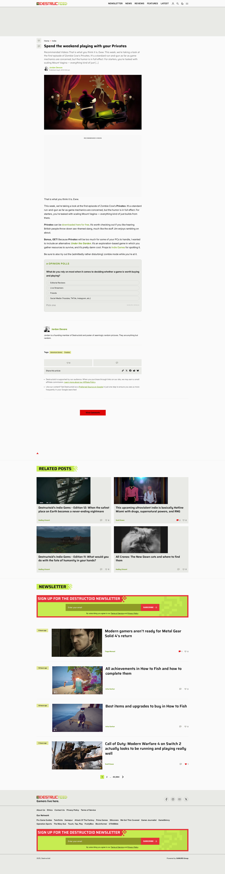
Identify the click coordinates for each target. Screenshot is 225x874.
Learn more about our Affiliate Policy (79, 382)
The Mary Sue (60, 824)
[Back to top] (37, 453)
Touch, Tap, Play (75, 824)
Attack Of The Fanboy (84, 820)
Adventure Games (56, 352)
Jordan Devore (55, 67)
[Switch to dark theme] (182, 3)
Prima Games (102, 820)
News (128, 3)
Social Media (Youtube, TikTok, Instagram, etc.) (70, 298)
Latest (165, 3)
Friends (53, 293)
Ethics (50, 810)
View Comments (93, 412)
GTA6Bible (113, 824)
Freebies (67, 352)
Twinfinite (58, 820)
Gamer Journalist (149, 820)
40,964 (116, 777)
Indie (54, 41)
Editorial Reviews (57, 283)
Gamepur (69, 820)
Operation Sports (44, 824)
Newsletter (115, 3)
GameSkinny (164, 820)
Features (152, 3)
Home (46, 41)
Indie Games (118, 247)
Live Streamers (56, 288)
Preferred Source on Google (91, 387)
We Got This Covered (129, 820)
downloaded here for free (75, 224)
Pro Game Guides (44, 820)
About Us (41, 810)
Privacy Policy (133, 613)
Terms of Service (117, 613)
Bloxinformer (101, 824)
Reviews (139, 3)
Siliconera (114, 820)
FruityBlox (89, 824)
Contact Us (59, 810)
